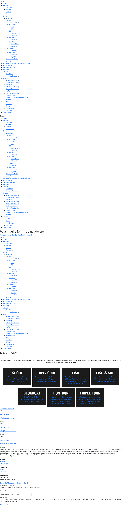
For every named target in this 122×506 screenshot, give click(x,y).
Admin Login (4, 505)
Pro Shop (6, 70)
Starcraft (14, 35)
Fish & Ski (12, 37)
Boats (5, 16)
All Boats (9, 61)
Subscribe (9, 110)
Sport (10, 20)
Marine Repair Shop (12, 87)
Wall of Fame (7, 112)
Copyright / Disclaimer (7, 483)
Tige (12, 29)
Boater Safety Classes (13, 80)
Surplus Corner (8, 65)
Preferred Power (11, 91)
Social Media (10, 108)
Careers (8, 12)
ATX (12, 27)
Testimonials (10, 14)
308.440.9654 (4, 414)
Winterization (10, 100)
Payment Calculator (12, 76)
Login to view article (7, 409)
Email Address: (5, 495)
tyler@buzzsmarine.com (8, 431)
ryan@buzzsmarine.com (8, 444)
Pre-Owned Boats (12, 59)
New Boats (9, 18)
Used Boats (4, 464)
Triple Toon (12, 52)
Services (5, 78)
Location (9, 104)
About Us (6, 5)
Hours (8, 106)
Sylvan (13, 50)
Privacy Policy (21, 483)
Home (5, 3)
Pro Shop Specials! (9, 67)
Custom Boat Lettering (13, 82)
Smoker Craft (15, 33)
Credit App (9, 74)
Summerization (11, 95)
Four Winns (15, 22)
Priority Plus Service (12, 93)
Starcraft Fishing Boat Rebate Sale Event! (16, 63)
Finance (5, 72)
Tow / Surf (12, 25)
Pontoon (11, 48)
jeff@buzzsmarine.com (7, 418)
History (8, 10)
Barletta (14, 55)
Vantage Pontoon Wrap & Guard (17, 97)
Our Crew (9, 7)
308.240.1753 (4, 427)
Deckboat (12, 42)
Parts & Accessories (12, 89)
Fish (10, 31)
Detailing (9, 85)
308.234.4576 (4, 440)
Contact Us (6, 102)
